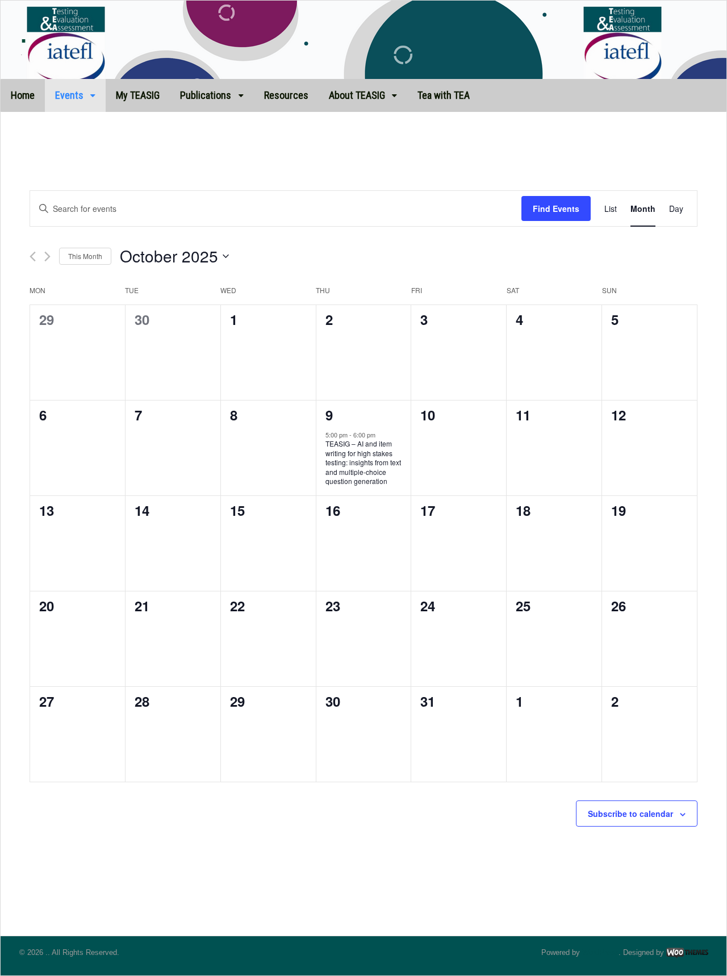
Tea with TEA (443, 95)
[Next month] (47, 256)
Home (23, 95)
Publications (205, 95)
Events (69, 95)
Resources (286, 95)
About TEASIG (357, 95)
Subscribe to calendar (630, 813)
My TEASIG (138, 95)
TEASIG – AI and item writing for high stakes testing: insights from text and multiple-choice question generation (363, 462)
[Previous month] (33, 256)
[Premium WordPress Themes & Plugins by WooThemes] (687, 952)
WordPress (600, 952)
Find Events (556, 208)
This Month (85, 256)
